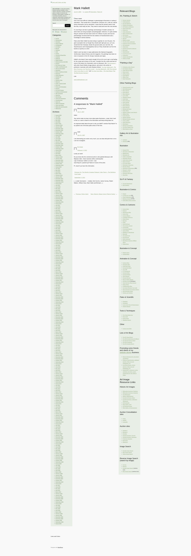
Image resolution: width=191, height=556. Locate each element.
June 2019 (58, 247)
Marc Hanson (126, 90)
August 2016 (58, 303)
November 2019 (59, 238)
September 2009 (59, 442)
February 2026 (59, 125)
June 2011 (58, 406)
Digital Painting (59, 60)
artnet (124, 418)
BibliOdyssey (126, 153)
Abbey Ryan (126, 77)
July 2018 (58, 265)
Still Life (124, 38)
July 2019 (58, 245)
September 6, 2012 (79, 177)
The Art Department (127, 183)
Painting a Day (59, 80)
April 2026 (58, 121)
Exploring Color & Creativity (129, 43)
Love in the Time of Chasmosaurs (131, 304)
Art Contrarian (126, 45)
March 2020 (58, 231)
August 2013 (58, 363)
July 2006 (58, 505)
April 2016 (58, 310)
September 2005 (59, 522)
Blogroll (57, 48)
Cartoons (58, 50)
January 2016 (59, 315)
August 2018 (58, 263)
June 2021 (58, 206)
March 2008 (58, 472)
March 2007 (58, 492)
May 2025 (58, 140)
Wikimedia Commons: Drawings (130, 392)
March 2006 (58, 512)
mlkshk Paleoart (126, 306)
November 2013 (59, 358)
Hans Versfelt (126, 102)
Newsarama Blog (127, 212)
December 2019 (59, 236)
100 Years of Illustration (128, 151)
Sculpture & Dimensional (61, 91)
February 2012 (59, 393)
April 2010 (58, 430)
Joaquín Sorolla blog (128, 56)
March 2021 (58, 211)
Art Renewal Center (127, 406)
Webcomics (58, 108)
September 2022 (59, 181)
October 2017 (59, 280)
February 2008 (59, 473)
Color (57, 51)
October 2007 (59, 480)
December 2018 (59, 257)
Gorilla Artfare (126, 254)
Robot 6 (125, 210)
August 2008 (58, 463)
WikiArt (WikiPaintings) (128, 396)
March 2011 (58, 412)
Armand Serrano (127, 277)
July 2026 (58, 116)
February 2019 (59, 253)
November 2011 (59, 398)
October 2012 (59, 380)
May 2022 (58, 188)
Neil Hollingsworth (127, 89)
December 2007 (59, 477)
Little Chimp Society (127, 160)
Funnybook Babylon (127, 229)
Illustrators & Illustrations (128, 168)
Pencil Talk (125, 316)
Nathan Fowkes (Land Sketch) (130, 112)
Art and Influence (127, 23)
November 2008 (59, 458)
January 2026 (59, 126)
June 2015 (58, 327)
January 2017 (59, 295)
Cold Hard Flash (126, 266)
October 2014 (59, 340)
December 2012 (59, 376)
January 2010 (59, 435)
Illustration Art (126, 155)
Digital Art (58, 58)
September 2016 (59, 302)
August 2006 (58, 503)
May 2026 (58, 120)
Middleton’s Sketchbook (128, 232)
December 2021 (59, 196)
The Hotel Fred (126, 235)
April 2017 (58, 290)
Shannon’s (125, 442)
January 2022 (59, 195)
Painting (57, 78)
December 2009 (59, 437)
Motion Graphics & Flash (61, 71)
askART (125, 420)
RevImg (124, 466)
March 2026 (58, 123)
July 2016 (58, 305)
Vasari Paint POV (127, 28)
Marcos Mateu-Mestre (128, 279)
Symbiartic (125, 303)
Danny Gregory (126, 161)
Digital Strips (126, 244)
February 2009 (59, 453)
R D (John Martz (127, 163)
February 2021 (59, 213)
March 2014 (58, 352)
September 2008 (59, 462)
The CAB (125, 269)
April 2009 (58, 450)
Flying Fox (125, 30)
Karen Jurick (126, 72)
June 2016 (58, 307)
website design (125, 352)
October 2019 (59, 240)
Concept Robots (126, 274)
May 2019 (58, 248)
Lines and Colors (55, 536)
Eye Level (125, 50)
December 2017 (59, 277)
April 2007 (58, 490)
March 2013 (58, 371)
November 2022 (59, 180)
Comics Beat (126, 209)
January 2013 (59, 375)
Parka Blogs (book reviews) (129, 200)
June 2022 (58, 186)
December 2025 (59, 128)
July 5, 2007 (80, 112)
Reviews (57, 88)
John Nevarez (126, 276)
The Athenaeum (126, 394)
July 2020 (58, 225)
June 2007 (58, 487)
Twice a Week (126, 120)
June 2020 (58, 226)
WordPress (60, 547)
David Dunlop (126, 51)
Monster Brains (126, 166)
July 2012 (58, 385)
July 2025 (58, 136)
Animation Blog (126, 264)
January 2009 (59, 455)
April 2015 (58, 330)
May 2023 (58, 170)
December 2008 (59, 457)
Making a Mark (126, 40)
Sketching (58, 95)
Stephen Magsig (126, 117)
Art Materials (58, 45)
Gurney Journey (126, 20)
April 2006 (58, 510)
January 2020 (59, 235)
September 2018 (59, 262)
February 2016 (59, 313)
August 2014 (58, 343)
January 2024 (59, 158)
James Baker (126, 230)
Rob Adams (125, 124)
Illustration (58, 70)
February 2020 (59, 233)
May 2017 (58, 288)
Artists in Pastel (126, 58)
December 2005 (59, 517)
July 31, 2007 (81, 135)
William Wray (126, 114)
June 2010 (58, 427)
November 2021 (59, 198)
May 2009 (58, 448)
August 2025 (58, 135)
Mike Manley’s (128, 129)
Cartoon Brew (126, 262)
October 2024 (59, 146)
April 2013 (58, 370)
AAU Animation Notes (128, 291)
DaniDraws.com (126, 171)
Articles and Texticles (128, 292)
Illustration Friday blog (128, 165)
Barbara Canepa (127, 198)
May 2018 (58, 268)
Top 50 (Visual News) (128, 337)
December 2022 (59, 178)
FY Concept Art (126, 271)
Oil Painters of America (128, 26)
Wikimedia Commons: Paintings (130, 391)
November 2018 (59, 258)
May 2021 (58, 208)
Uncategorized (59, 100)
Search (54, 23)
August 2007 (58, 483)
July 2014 (58, 345)
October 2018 (59, 260)
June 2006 (58, 507)
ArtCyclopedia (126, 402)
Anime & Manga (59, 43)
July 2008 (58, 465)
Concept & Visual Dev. (61, 55)
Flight (124, 222)
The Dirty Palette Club (128, 127)
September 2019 (59, 241)
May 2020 (58, 228)
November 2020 (59, 218)
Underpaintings (126, 21)
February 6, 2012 (82, 150)
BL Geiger (80, 147)
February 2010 (59, 433)
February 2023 (59, 175)
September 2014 (59, 342)
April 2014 (58, 350)
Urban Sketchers (127, 31)
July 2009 (58, 445)
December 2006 (59, 497)
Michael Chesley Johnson (129, 119)
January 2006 (59, 515)
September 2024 (59, 148)
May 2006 (58, 508)
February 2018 (59, 273)
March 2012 (58, 391)
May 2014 (58, 348)
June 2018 (58, 267)
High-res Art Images (60, 68)
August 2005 (58, 523)
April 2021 (58, 210)
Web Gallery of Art (127, 404)
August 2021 (58, 203)
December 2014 (59, 337)
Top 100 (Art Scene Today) (129, 340)
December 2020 (59, 216)
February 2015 (59, 333)
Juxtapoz (125, 139)
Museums (58, 73)
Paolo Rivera (126, 219)
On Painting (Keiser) (127, 68)
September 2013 (59, 362)
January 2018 (59, 275)
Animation (58, 41)
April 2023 (58, 171)
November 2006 (59, 498)
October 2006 (59, 500)
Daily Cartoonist (126, 239)
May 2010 (58, 428)
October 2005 (59, 520)
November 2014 (59, 338)
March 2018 (58, 272)
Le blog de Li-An (127, 195)
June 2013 (58, 366)
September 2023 (59, 165)
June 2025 (58, 138)
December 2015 (59, 317)
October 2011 (59, 400)
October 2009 (59, 440)
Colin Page (125, 99)
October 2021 (59, 200)
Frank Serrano (126, 115)
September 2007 (59, 482)
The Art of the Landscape (129, 41)
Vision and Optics (60, 105)
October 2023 (59, 163)
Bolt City (125, 220)
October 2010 (59, 420)
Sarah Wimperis (126, 122)
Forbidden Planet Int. (128, 217)
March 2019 (58, 252)
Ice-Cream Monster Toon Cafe (130, 287)
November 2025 (59, 130)
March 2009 (58, 452)
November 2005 (59, 518)
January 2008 (59, 475)
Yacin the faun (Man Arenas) (129, 282)
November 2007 (59, 478)
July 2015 (58, 325)
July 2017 (58, 285)
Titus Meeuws (126, 104)
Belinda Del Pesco (127, 109)
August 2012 (58, 383)
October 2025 (59, 131)
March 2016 (58, 312)
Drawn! (124, 193)
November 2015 (59, 318)
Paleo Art (58, 81)
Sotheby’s (125, 430)
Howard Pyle (126, 150)
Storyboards (58, 96)
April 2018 (58, 270)
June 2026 (58, 118)
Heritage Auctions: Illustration (130, 437)
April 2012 (58, 390)
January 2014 (59, 355)
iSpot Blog (125, 175)
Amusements (59, 40)
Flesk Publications (127, 197)
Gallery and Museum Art (61, 66)
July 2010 (58, 425)
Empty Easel (126, 318)
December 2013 (59, 357)
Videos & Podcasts (60, 103)
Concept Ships (126, 272)
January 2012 (59, 395)
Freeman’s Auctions (127, 438)
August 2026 (58, 115)
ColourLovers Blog (127, 328)
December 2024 (59, 143)
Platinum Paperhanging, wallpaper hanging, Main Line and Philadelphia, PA (131, 361)
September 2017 (59, 282)
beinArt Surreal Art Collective (129, 48)
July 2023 (58, 168)
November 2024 (59, 145)
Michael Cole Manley (128, 125)
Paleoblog (125, 301)
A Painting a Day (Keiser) (129, 67)
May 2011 (58, 408)
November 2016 (59, 298)
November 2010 (59, 418)
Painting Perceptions (128, 25)
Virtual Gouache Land (128, 87)
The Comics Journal (127, 225)
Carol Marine (126, 75)
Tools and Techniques (61, 98)
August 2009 (58, 443)
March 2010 (58, 432)
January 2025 (59, 141)
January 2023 (59, 176)
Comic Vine (125, 214)
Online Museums (59, 75)
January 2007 (59, 495)
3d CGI (57, 38)
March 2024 (58, 155)
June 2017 (58, 287)
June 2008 (58, 467)
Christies (125, 433)
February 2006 (59, 513)
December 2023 (59, 160)
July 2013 (58, 365)
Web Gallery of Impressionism (130, 407)
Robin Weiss (126, 110)
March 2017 (58, 292)
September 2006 (59, 502)
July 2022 (58, 185)
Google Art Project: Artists (129, 397)
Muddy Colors (126, 252)
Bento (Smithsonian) (127, 33)
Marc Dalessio (126, 94)
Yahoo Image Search (128, 454)
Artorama (125, 141)
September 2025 (59, 133)
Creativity (58, 56)
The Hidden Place (127, 36)
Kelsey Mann (126, 284)
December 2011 (59, 396)
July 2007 (58, 485)
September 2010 (59, 422)
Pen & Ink (58, 85)
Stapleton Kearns (127, 97)
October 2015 (59, 320)
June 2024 (58, 151)
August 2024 (58, 150)
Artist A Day (125, 46)
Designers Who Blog (127, 173)
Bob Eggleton (126, 185)
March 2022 (58, 191)
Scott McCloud (126, 224)
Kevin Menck (126, 92)
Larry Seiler (125, 95)
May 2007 (58, 488)
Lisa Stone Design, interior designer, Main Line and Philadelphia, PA (129, 366)
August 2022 (58, 183)
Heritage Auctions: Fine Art (129, 435)
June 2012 (58, 386)
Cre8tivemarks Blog (127, 286)
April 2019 (58, 250)
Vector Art (58, 101)
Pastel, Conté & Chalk (61, 83)
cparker (87, 12)
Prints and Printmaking (61, 86)
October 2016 (59, 300)
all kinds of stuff (126, 281)
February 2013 (59, 373)
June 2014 (58, 347)
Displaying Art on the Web (62, 61)
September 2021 (59, 201)
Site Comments (59, 93)
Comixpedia (125, 227)
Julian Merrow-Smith (128, 70)
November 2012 (59, 378)
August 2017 (58, 283)
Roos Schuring (126, 100)
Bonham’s (125, 432)
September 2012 (59, 381)
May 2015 (58, 328)
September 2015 (59, 322)
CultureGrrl (125, 55)
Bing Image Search (127, 452)
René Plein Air (126, 107)
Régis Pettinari (126, 105)
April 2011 (58, 410)
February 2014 (59, 353)
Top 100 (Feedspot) (127, 342)
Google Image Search (128, 450)
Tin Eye (124, 464)
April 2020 (58, 230)
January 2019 (59, 255)
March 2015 (58, 332)
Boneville (125, 234)
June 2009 (58, 447)
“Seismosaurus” (111, 63)
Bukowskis (125, 440)
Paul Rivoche (126, 237)
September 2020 (59, 221)
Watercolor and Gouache (61, 106)
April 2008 (58, 470)
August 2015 (58, 323)
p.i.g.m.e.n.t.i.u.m (127, 53)
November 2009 (59, 438)
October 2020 (59, 220)
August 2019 (58, 243)
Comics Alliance (126, 215)
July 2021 (58, 205)
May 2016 (58, 308)
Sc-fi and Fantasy (60, 90)
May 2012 (58, 388)
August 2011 (58, 403)
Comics (57, 53)
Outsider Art (58, 76)
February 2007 (59, 493)
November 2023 (59, 161)
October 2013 (59, 360)
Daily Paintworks (127, 78)
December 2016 (59, 297)
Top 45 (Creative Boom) (128, 343)
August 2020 (58, 223)
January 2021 (59, 215)
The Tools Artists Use (128, 315)
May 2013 (58, 368)
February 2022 (59, 193)
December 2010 (59, 417)
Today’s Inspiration (127, 156)
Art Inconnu (125, 35)
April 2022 (58, 190)
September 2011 (59, 401)
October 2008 (59, 460)
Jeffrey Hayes (126, 73)
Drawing (57, 63)
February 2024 (59, 156)
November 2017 (59, 278)
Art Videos (58, 46)
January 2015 (59, 335)
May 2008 (58, 468)
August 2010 (58, 423)
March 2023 (58, 173)
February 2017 (59, 293)
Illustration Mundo (127, 158)
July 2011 (58, 405)
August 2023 (58, 166)
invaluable (125, 422)
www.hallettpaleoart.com (80, 79)
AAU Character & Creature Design (131, 289)
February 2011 (59, 413)
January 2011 (59, 415)
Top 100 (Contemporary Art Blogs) (131, 338)
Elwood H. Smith (127, 170)
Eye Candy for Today (60, 65)
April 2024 (58, 153)
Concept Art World (127, 267)
